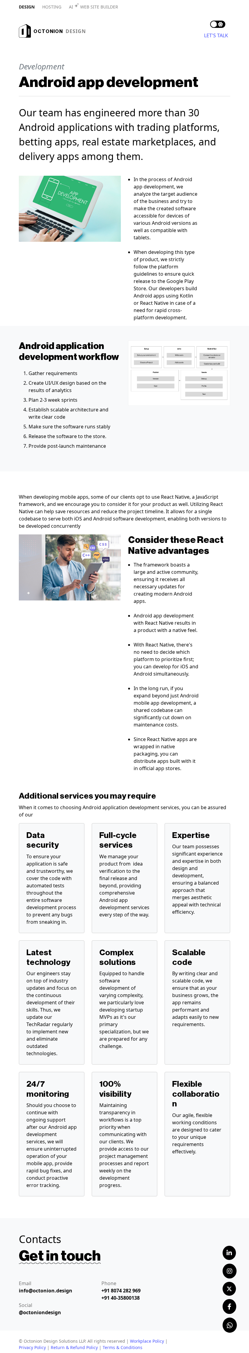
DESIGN (27, 7)
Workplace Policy (147, 1341)
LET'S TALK (216, 35)
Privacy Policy (32, 1347)
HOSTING (51, 7)
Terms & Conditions (122, 1347)
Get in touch (60, 1256)
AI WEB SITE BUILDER (93, 7)
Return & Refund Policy (74, 1347)
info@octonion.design (45, 1290)
